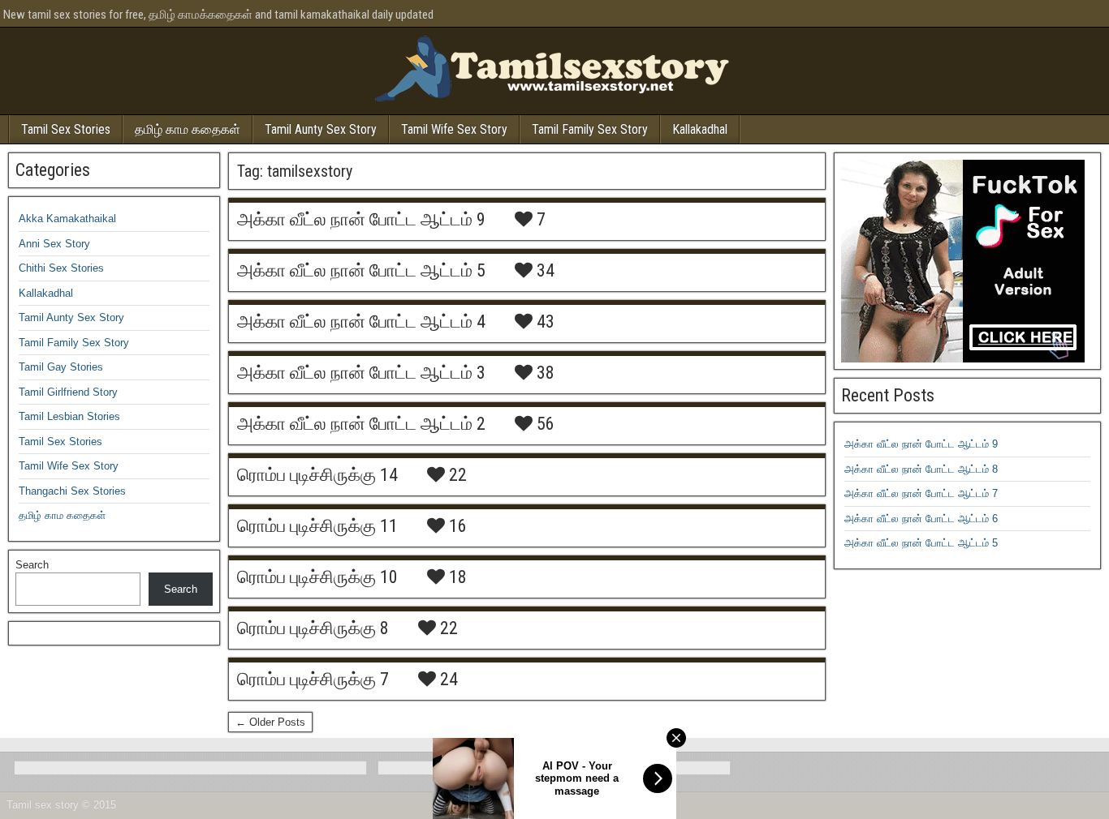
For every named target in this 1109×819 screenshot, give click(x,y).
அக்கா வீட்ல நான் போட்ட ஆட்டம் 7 (921, 493)
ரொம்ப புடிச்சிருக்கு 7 (313, 679)
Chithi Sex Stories (61, 268)
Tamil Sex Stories (65, 129)
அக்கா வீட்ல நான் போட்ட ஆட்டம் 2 (361, 424)
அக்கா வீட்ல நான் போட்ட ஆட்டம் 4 (361, 321)
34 (543, 271)
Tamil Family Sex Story (590, 129)
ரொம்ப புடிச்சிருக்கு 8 (313, 628)
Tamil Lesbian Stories (69, 416)
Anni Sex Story (54, 244)
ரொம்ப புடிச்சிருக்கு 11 (317, 526)
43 (543, 322)
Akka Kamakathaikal (67, 218)
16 (456, 526)
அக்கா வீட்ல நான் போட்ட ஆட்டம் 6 (921, 518)
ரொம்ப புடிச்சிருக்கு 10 (317, 577)
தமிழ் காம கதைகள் (187, 129)
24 (447, 679)
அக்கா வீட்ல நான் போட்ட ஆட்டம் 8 (921, 469)
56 (543, 424)
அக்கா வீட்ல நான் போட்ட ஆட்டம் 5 (361, 270)
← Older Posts (270, 722)
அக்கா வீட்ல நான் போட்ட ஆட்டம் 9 (361, 219)
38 (543, 373)
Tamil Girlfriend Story (68, 392)
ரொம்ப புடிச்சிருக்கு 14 (317, 475)
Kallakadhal (699, 129)
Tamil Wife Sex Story (454, 129)
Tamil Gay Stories (61, 367)
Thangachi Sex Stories (72, 491)
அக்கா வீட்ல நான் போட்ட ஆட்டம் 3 (361, 372)
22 (456, 475)
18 (456, 577)
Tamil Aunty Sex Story (321, 129)
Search (32, 565)
